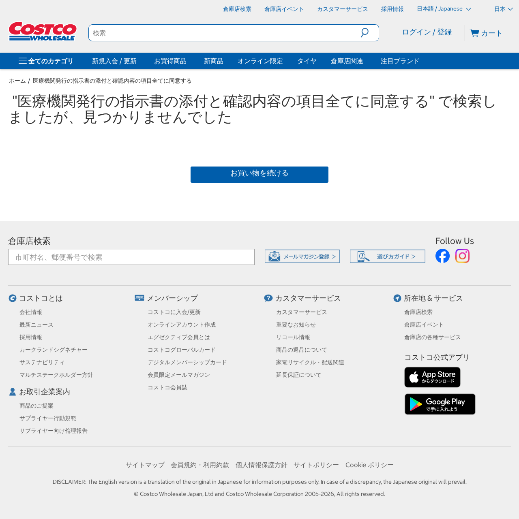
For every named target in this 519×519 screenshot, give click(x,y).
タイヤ (307, 61)
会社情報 (30, 312)
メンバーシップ (172, 298)
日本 (500, 9)
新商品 (213, 61)
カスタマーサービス (308, 298)
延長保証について (299, 374)
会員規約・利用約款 (200, 465)
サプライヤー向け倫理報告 (53, 430)
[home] (43, 31)
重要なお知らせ (296, 324)
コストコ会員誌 (167, 387)
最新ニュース (36, 324)
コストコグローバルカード (182, 349)
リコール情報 (293, 337)
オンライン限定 (260, 61)
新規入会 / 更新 (114, 61)
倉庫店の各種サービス (432, 337)
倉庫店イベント (424, 324)
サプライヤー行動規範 (47, 418)
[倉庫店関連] (365, 61)
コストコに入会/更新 (174, 312)
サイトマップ (145, 465)
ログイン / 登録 (427, 31)
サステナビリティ (42, 362)
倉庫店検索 (29, 240)
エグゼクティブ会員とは (179, 337)
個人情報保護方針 (261, 465)
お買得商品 (170, 61)
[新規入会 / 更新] (138, 61)
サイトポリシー (316, 465)
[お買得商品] (188, 61)
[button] (369, 33)
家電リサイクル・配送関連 (310, 362)
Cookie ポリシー (369, 465)
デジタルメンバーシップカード (187, 362)
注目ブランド (400, 61)
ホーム (17, 80)
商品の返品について (301, 349)
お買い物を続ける (259, 172)
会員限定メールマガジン (179, 374)
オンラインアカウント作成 (182, 324)
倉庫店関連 (347, 61)
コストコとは (41, 298)
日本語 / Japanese (440, 8)
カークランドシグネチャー (53, 349)
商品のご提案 (36, 405)
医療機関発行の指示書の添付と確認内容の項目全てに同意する (112, 80)
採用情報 (30, 337)
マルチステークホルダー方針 (56, 374)
